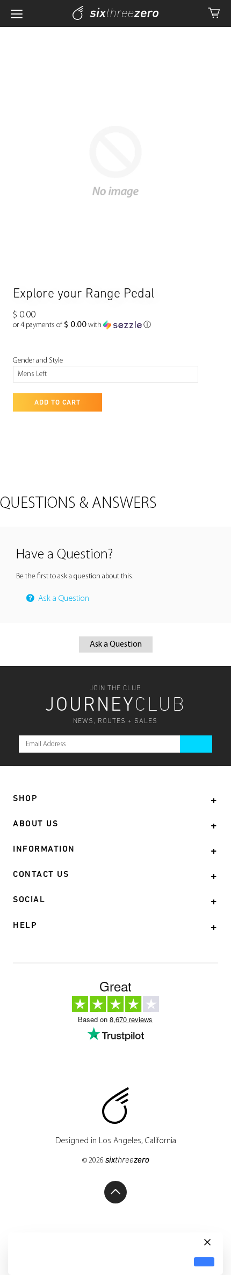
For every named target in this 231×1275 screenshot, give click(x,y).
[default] (204, 1261)
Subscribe (196, 744)
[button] (82, 325)
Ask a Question (62, 598)
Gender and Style (38, 361)
